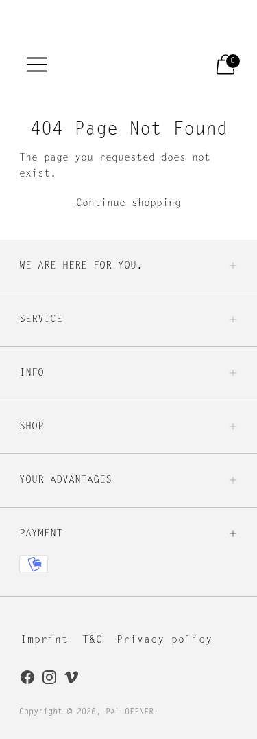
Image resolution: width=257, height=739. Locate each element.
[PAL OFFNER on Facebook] (27, 680)
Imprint (45, 640)
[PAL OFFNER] (116, 64)
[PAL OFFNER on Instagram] (49, 680)
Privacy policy (164, 640)
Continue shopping (128, 203)
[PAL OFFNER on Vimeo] (71, 680)
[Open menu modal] (37, 64)
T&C (92, 640)
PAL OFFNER (130, 712)
